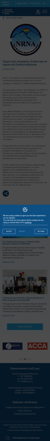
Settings (41, 231)
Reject (22, 231)
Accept (9, 231)
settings (28, 222)
